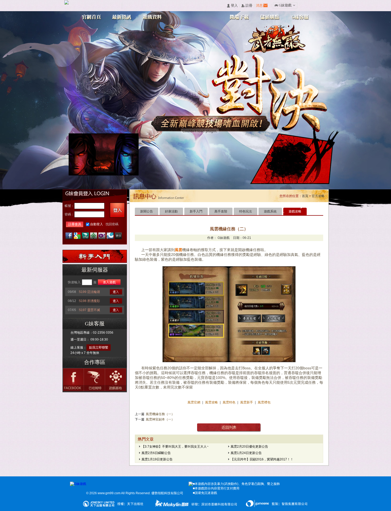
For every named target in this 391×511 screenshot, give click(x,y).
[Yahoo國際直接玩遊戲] (101, 235)
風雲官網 (194, 402)
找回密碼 (112, 224)
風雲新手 (247, 402)
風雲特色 (229, 402)
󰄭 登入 (232, 5)
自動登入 (96, 224)
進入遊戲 (109, 282)
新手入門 (196, 211)
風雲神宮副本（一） (160, 419)
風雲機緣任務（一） (160, 414)
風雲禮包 (264, 402)
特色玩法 (245, 211)
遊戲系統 (270, 211)
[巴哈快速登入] (85, 235)
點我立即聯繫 (98, 347)
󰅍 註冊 (246, 5)
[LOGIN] (117, 210)
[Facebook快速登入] (68, 235)
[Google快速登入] (77, 235)
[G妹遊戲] (78, 484)
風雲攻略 (211, 402)
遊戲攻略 (295, 211)
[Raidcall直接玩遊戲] (110, 235)
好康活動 (171, 211)
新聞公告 (146, 211)
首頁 (305, 196)
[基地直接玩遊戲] (93, 235)
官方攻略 (318, 196)
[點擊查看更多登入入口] (118, 235)
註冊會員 (74, 224)
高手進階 (220, 211)
